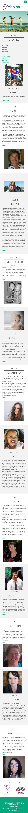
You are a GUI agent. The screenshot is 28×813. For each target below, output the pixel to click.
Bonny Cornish (5, 55)
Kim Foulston (4, 58)
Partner (17, 810)
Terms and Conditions (14, 806)
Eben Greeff (4, 49)
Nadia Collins (4, 60)
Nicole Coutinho (5, 51)
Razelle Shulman (5, 62)
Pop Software (11, 810)
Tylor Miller (4, 47)
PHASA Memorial (5, 100)
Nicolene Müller (5, 45)
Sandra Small (4, 44)
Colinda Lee (4, 53)
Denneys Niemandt (6, 56)
